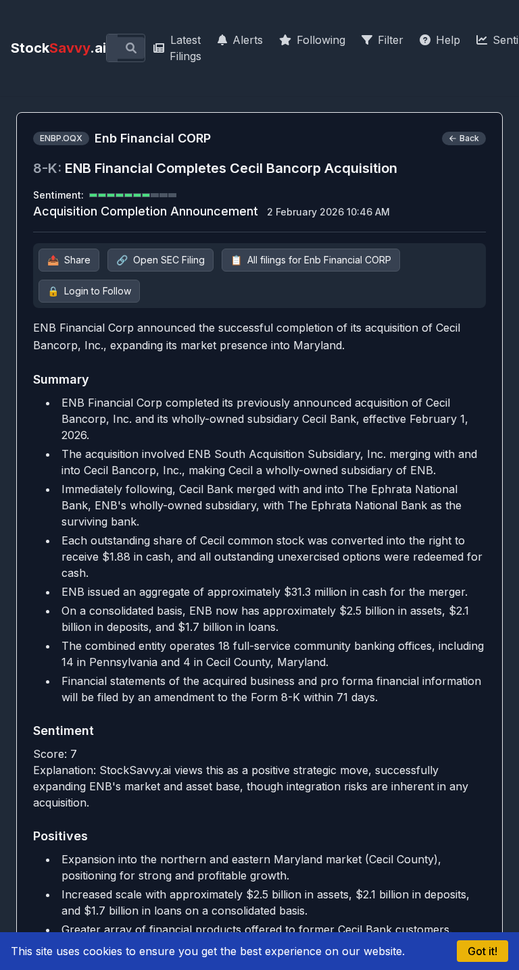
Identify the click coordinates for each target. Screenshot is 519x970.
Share (69, 259)
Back (469, 138)
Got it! (482, 951)
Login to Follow (89, 291)
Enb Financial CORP (153, 138)
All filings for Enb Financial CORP (310, 259)
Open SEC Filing (160, 259)
